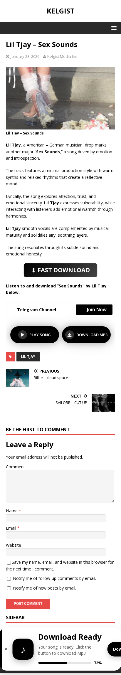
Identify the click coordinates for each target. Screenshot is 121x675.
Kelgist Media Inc (62, 56)
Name (12, 511)
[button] (113, 27)
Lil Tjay (28, 356)
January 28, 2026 (25, 56)
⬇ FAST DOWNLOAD (60, 270)
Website (13, 545)
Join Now (97, 309)
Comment (15, 466)
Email (11, 528)
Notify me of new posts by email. (44, 588)
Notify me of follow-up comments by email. (54, 578)
